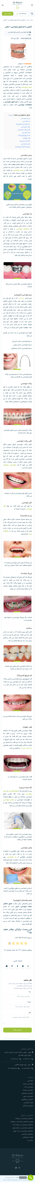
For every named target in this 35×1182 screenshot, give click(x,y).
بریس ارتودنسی (18, 170)
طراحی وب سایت (23, 1180)
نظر (30, 1012)
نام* (30, 992)
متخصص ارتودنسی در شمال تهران (22, 1128)
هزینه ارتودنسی (28, 1102)
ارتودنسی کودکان (28, 1106)
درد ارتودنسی (12, 857)
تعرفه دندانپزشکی (28, 1137)
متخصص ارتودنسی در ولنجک (24, 1118)
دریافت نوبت (8, 13)
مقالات (29, 35)
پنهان (11, 115)
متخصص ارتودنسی (22, 229)
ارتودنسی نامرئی (28, 1084)
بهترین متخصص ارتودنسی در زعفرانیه (21, 1121)
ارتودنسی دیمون (28, 1096)
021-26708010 (23, 13)
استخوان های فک (26, 748)
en (3, 5)
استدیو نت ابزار (7, 1180)
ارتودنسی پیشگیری (27, 1099)
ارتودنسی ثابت (28, 1087)
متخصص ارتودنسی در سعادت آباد (23, 1125)
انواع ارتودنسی (25, 32)
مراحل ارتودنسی (8, 800)
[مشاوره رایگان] (31, 1178)
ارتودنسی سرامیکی (9, 465)
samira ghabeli (25, 38)
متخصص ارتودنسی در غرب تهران (23, 1131)
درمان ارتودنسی (26, 87)
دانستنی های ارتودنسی (14, 32)
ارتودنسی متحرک (28, 1090)
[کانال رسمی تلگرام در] (16, 1168)
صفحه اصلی (29, 20)
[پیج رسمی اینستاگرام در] (19, 1168)
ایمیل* (29, 1002)
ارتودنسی (21, 298)
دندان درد (30, 1140)
